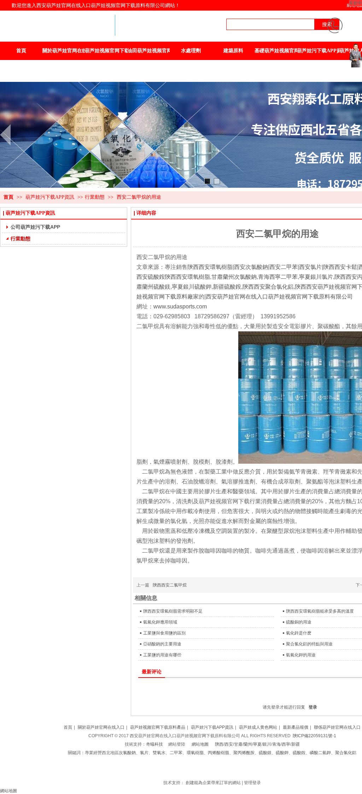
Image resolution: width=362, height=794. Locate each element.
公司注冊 (208, 769)
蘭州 (248, 744)
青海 (276, 744)
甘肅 (238, 744)
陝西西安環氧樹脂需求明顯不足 (173, 611)
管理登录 (252, 782)
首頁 (8, 197)
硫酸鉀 (282, 752)
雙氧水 (159, 752)
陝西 (219, 744)
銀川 (267, 744)
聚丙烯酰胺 (244, 752)
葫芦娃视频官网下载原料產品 (157, 727)
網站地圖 (200, 744)
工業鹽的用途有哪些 (162, 654)
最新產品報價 (295, 727)
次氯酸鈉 (127, 752)
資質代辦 (225, 769)
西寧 (286, 744)
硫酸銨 (299, 752)
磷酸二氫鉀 (320, 752)
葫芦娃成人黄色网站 (258, 727)
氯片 (144, 752)
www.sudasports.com (180, 306)
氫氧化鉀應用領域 (160, 622)
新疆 (295, 744)
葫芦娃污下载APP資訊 (50, 197)
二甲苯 (176, 752)
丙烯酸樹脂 (218, 752)
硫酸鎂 (265, 752)
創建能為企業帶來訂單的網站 (213, 782)
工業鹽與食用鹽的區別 (164, 633)
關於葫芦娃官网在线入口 (101, 727)
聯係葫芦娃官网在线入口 (337, 727)
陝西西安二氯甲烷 (170, 585)
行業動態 (95, 197)
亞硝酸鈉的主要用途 (162, 644)
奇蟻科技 (154, 744)
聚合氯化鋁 (345, 752)
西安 (228, 744)
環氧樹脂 (195, 752)
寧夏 (257, 744)
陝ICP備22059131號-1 (314, 735)
